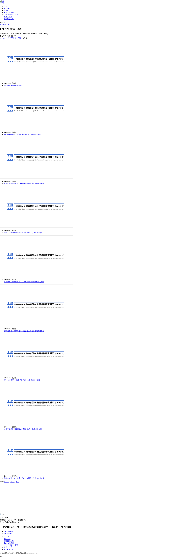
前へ (5, 482)
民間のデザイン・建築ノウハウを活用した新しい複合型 (24, 478)
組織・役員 (8, 17)
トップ (6, 6)
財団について (9, 10)
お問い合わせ (9, 19)
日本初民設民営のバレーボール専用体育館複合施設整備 (24, 183)
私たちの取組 (9, 12)
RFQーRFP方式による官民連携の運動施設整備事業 (22, 134)
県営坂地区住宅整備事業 (13, 85)
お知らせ (7, 8)
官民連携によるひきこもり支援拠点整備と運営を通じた (24, 331)
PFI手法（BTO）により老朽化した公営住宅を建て (22, 380)
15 (13, 482)
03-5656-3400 (8, 531)
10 (12, 482)
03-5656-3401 (8, 533)
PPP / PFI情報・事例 (11, 14)
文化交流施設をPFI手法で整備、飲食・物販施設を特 (23, 429)
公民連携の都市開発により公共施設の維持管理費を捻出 (24, 282)
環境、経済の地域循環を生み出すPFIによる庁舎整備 (23, 233)
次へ (17, 482)
